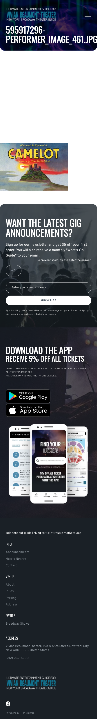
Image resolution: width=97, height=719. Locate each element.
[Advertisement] (48, 108)
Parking (11, 598)
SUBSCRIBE (48, 300)
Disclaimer (28, 713)
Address (12, 605)
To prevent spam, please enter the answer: (64, 260)
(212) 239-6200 (17, 658)
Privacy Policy (12, 713)
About (10, 585)
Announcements (17, 552)
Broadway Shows (17, 624)
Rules (10, 591)
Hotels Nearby (16, 559)
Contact (11, 565)
